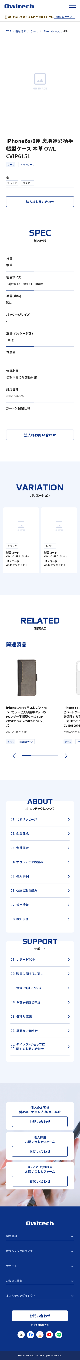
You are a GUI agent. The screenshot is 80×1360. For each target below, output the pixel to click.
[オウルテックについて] (40, 1251)
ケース (10, 164)
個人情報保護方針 (40, 1325)
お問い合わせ (40, 1121)
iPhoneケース (27, 164)
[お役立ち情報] (40, 1280)
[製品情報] (40, 1236)
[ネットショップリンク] (40, 1295)
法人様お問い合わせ (40, 201)
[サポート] (40, 1266)
